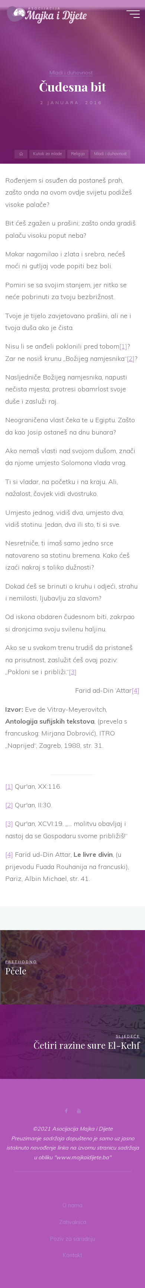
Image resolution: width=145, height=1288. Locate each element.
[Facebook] (66, 1111)
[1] (123, 346)
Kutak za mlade (47, 154)
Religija (78, 154)
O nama (72, 1205)
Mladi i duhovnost (71, 72)
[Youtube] (78, 1111)
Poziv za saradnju (72, 1239)
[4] (136, 690)
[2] (131, 358)
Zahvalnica (72, 1222)
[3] (73, 671)
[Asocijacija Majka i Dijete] (46, 13)
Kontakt (72, 1255)
